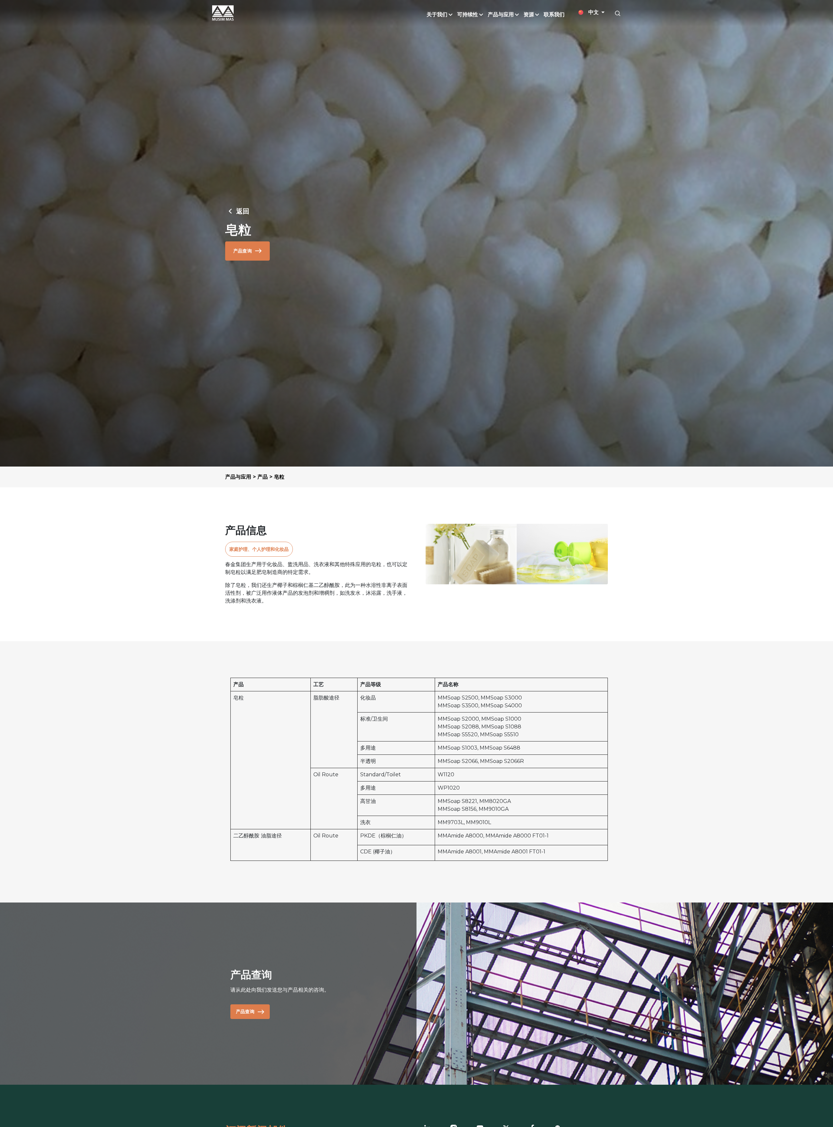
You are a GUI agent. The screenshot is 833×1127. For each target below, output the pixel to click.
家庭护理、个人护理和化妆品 (259, 549)
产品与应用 (238, 477)
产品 (262, 477)
